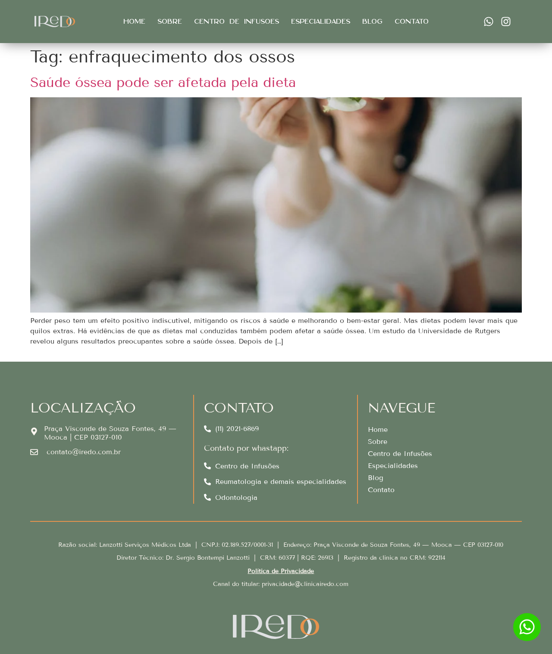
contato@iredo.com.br (84, 452)
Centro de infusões (236, 21)
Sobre (169, 21)
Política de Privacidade (281, 571)
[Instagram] (506, 21)
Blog (372, 21)
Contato (412, 21)
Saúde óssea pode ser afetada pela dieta (163, 82)
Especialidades (320, 21)
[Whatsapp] (488, 21)
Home (134, 21)
